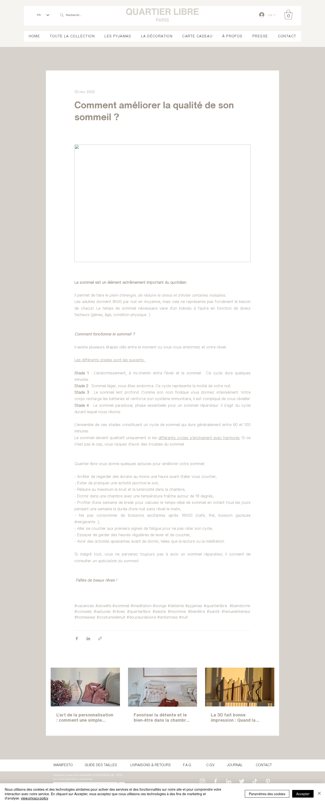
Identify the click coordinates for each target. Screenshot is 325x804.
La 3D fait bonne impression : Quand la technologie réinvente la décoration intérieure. (236, 718)
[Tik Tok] (254, 781)
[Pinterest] (267, 781)
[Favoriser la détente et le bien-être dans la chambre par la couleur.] (162, 687)
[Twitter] (241, 781)
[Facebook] (215, 781)
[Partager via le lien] (100, 638)
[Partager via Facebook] (76, 638)
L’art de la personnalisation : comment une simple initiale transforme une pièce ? (84, 718)
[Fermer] (319, 793)
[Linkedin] (228, 781)
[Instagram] (202, 781)
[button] (288, 14)
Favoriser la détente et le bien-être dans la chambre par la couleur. (161, 718)
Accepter (303, 793)
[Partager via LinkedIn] (88, 638)
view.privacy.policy (34, 798)
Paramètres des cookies (267, 793)
